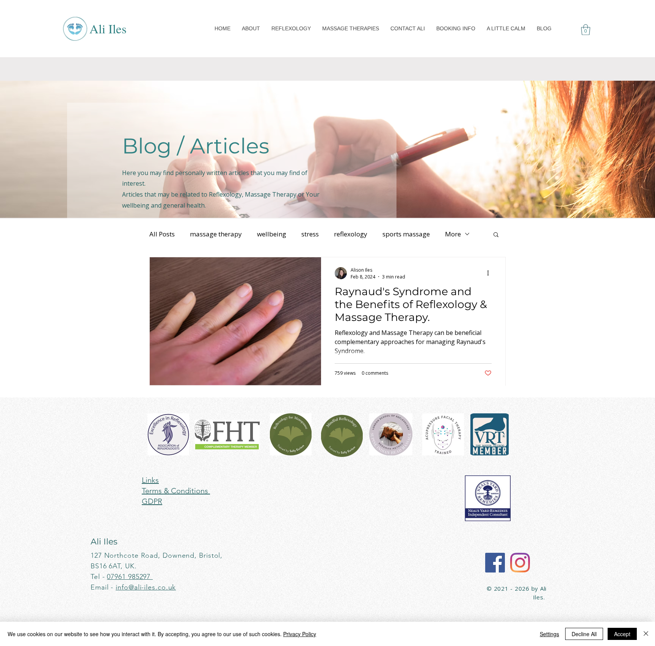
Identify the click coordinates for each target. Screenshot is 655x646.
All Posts (162, 234)
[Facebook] (495, 562)
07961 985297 (130, 576)
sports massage (406, 234)
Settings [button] (549, 634)
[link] (585, 29)
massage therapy (216, 234)
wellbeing (271, 234)
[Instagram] (520, 562)
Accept (622, 634)
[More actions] (490, 273)
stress (310, 234)
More (453, 234)
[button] (251, 28)
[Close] (645, 634)
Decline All (584, 634)
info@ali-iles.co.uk (146, 587)
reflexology (350, 234)
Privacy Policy (299, 634)
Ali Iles (108, 28)
